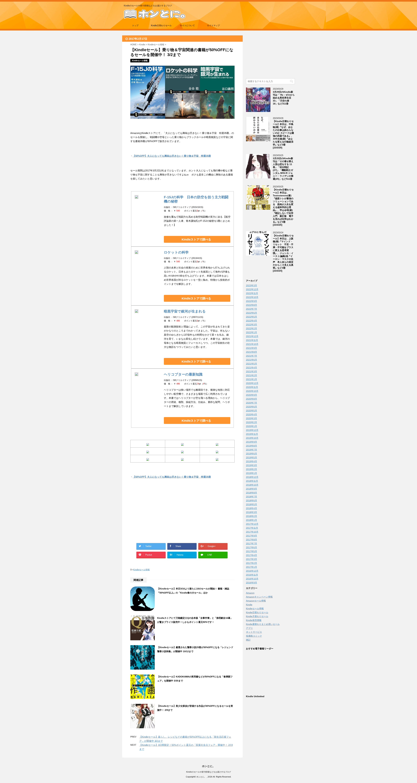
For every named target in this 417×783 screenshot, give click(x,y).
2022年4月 (251, 320)
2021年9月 (251, 348)
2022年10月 (252, 297)
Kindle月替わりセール (257, 616)
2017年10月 (252, 531)
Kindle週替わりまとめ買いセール (263, 624)
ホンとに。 (208, 766)
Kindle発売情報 (253, 620)
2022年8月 (251, 305)
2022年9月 (251, 301)
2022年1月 (251, 332)
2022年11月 (252, 293)
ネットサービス (254, 632)
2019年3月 (251, 465)
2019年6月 (251, 453)
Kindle (249, 604)
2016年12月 (252, 571)
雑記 (248, 639)
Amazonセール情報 (256, 600)
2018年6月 (251, 500)
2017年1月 (251, 567)
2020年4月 (251, 414)
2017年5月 (251, 551)
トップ (135, 25)
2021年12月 (252, 336)
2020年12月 (252, 383)
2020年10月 (252, 391)
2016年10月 (252, 578)
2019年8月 (251, 445)
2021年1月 (251, 379)
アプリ (249, 628)
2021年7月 (251, 356)
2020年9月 (251, 395)
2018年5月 (251, 504)
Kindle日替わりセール (161, 25)
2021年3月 (251, 371)
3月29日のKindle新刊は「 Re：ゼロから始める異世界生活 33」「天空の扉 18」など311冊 (284, 98)
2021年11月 (252, 340)
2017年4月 (251, 555)
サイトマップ (213, 25)
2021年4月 (251, 367)
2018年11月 (252, 481)
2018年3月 (251, 512)
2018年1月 (251, 520)
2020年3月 (251, 418)
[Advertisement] (156, 514)
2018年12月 (252, 477)
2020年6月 (251, 406)
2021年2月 (251, 375)
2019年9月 (251, 442)
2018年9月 (251, 488)
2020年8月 (251, 399)
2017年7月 (251, 543)
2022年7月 (251, 309)
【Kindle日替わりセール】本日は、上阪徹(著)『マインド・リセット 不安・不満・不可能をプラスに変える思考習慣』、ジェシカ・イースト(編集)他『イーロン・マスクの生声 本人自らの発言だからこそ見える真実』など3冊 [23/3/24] (283, 253)
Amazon (250, 593)
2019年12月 (252, 430)
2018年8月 (251, 492)
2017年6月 (251, 547)
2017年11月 (252, 528)
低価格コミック (254, 636)
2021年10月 (252, 344)
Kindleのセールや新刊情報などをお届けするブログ (208, 772)
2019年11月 (252, 434)
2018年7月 (251, 496)
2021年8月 (251, 352)
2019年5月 (251, 457)
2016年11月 (252, 574)
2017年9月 (251, 535)
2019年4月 (251, 461)
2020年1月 (251, 426)
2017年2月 (251, 563)
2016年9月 (251, 582)
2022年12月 (252, 289)
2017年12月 (252, 524)
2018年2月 (251, 516)
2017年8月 (251, 539)
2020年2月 (251, 422)
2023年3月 (251, 285)
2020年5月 (251, 410)
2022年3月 (251, 324)
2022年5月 (251, 316)
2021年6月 (251, 359)
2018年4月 (251, 508)
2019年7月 (251, 449)
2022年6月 (251, 313)
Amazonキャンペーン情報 (259, 596)
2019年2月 (251, 469)
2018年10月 (252, 485)
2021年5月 (251, 363)
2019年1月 (251, 473)
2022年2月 (251, 328)
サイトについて (187, 25)
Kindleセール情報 (141, 569)
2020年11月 (252, 387)
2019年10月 (252, 438)
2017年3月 (251, 559)
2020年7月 (251, 402)
